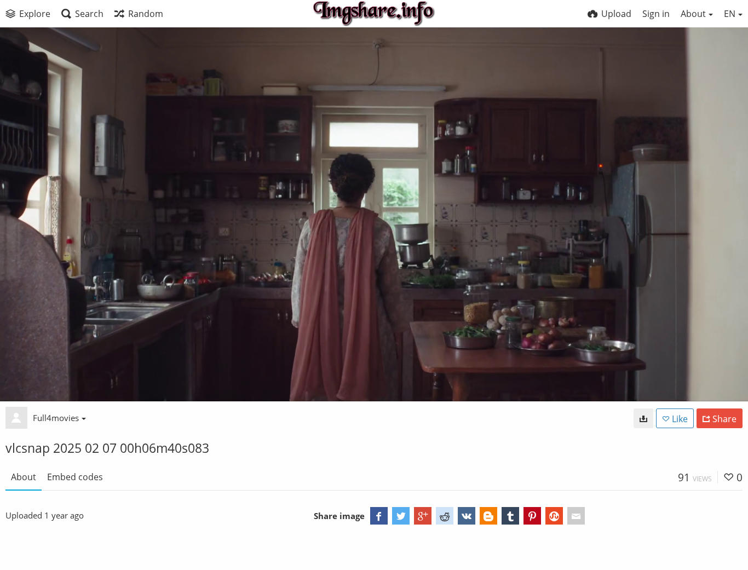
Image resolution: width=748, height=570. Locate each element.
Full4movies (56, 417)
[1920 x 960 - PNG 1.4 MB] (643, 418)
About (23, 477)
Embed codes (75, 477)
